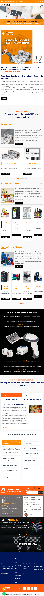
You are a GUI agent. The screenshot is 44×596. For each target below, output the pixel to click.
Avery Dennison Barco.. (32, 163)
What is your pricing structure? (10, 465)
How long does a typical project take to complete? (10, 459)
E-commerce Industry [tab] (12, 399)
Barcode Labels (26, 561)
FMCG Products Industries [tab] (12, 395)
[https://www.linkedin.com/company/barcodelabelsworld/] (42, 1)
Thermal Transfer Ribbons (26, 567)
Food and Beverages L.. (38, 225)
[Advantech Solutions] (5, 4)
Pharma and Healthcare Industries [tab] (33, 399)
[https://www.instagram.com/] (40, 1)
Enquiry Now (6, 173)
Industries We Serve (27, 571)
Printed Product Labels (27, 563)
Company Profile (17, 579)
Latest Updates (17, 569)
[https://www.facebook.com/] (24, 588)
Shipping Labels (11, 163)
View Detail (4, 427)
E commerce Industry (38, 566)
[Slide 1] (20, 23)
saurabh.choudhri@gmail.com (8, 1)
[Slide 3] (24, 23)
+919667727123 (23, 1)
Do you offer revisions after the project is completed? (10, 471)
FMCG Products (37, 561)
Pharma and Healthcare (38, 569)
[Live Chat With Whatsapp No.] (4, 593)
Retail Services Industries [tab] (33, 395)
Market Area (18, 575)
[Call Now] (4, 589)
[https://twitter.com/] (38, 1)
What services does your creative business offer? (10, 442)
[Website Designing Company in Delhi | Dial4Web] (37, 594)
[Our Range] (27, 543)
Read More (4, 98)
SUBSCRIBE (40, 492)
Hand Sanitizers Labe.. (16, 225)
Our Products (18, 565)
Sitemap (17, 572)
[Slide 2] (22, 23)
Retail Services (37, 563)
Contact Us (18, 582)
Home (17, 562)
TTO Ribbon (27, 286)
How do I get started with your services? (10, 477)
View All (41, 124)
